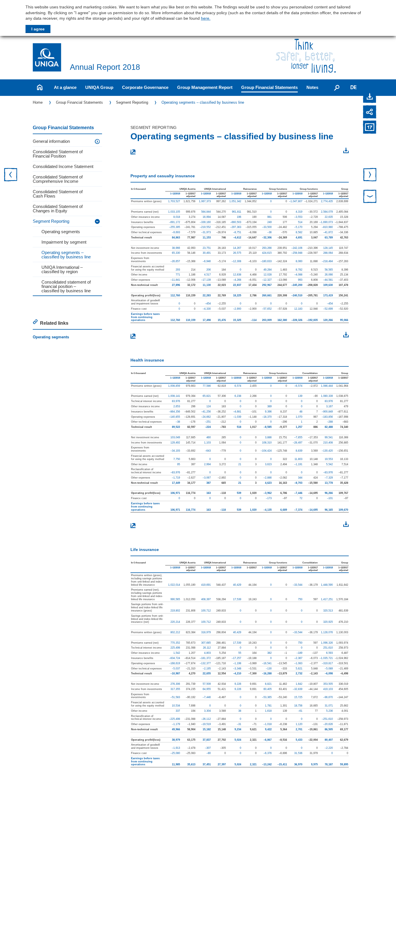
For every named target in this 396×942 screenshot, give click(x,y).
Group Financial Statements (269, 87)
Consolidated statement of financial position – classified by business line (66, 286)
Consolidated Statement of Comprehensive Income (58, 179)
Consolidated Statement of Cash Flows (58, 193)
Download (334, 151)
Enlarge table (144, 151)
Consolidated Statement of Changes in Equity (58, 208)
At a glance (65, 87)
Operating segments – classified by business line (202, 102)
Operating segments (60, 231)
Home (38, 102)
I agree (38, 29)
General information (51, 141)
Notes (312, 87)
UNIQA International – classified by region (62, 269)
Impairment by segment (63, 242)
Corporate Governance (145, 87)
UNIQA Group (99, 87)
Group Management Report (204, 87)
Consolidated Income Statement (63, 166)
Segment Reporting (132, 102)
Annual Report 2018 (105, 67)
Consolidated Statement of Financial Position (58, 153)
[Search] (337, 87)
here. (205, 18)
